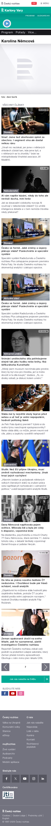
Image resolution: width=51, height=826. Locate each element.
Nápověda (32, 727)
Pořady (20, 32)
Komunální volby (11, 727)
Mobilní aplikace (11, 762)
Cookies (6, 815)
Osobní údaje (19, 815)
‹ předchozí (5, 667)
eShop (6, 735)
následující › (46, 667)
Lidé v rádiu (33, 731)
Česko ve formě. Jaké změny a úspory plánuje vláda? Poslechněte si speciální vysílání (24, 251)
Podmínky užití (35, 815)
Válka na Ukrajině (11, 722)
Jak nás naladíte (35, 722)
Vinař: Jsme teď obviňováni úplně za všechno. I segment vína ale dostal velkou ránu (22, 140)
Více (32, 32)
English (5, 818)
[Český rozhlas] (10, 3)
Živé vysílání (9, 749)
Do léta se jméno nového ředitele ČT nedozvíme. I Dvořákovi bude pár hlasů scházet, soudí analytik (24, 583)
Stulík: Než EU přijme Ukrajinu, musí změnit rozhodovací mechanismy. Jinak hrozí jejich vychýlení (24, 472)
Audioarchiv (43, 16)
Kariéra (30, 735)
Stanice (6, 731)
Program (30, 16)
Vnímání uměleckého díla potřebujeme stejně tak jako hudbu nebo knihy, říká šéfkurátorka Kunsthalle (24, 361)
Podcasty (7, 758)
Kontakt (31, 739)
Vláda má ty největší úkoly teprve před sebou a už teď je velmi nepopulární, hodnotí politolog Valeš (24, 417)
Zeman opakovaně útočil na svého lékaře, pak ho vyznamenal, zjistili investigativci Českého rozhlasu (21, 641)
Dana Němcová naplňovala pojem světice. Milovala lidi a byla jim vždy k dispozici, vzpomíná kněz (22, 527)
